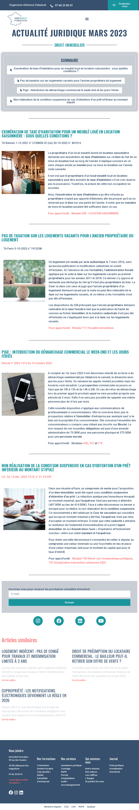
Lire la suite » (9, 680)
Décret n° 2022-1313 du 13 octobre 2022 (27, 363)
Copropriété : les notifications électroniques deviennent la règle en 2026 (34, 695)
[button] (87, 18)
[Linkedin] (80, 621)
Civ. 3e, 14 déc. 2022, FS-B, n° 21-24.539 (26, 476)
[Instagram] (38, 621)
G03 (85, 443)
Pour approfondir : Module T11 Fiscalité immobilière (81, 328)
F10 (100, 443)
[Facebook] (59, 621)
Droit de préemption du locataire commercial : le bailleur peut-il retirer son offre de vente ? (101, 656)
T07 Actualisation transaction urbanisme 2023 (77, 562)
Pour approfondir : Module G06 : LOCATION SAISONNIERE (83, 213)
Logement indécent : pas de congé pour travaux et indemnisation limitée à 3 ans (30, 656)
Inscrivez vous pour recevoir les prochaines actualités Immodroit (49, 589)
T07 (91, 443)
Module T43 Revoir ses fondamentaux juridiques (102, 558)
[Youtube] (101, 621)
